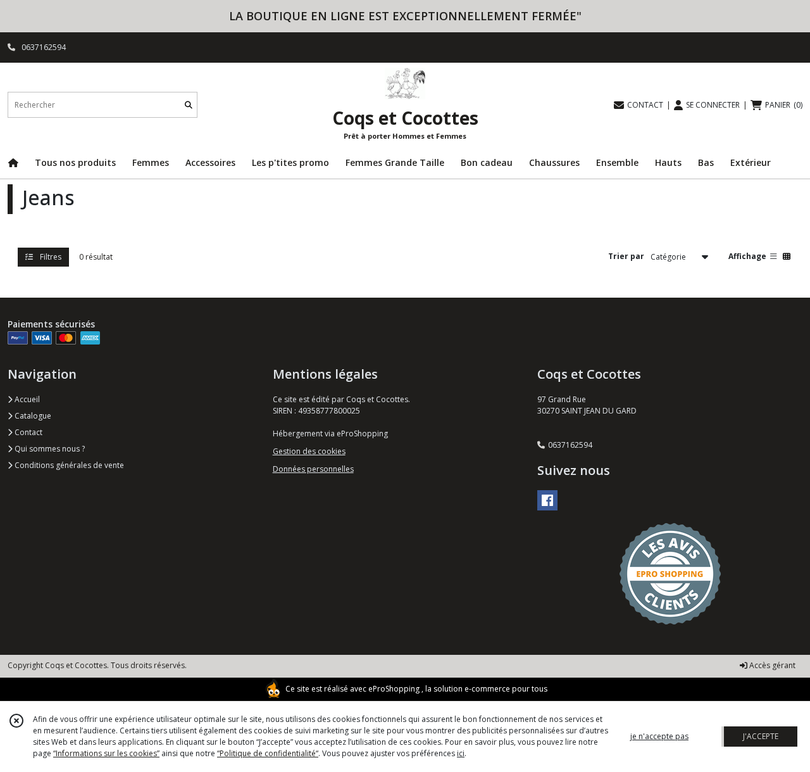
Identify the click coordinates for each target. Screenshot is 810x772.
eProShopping (394, 688)
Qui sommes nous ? (49, 448)
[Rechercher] (188, 104)
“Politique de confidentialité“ (267, 753)
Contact (27, 432)
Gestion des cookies (309, 451)
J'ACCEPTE (760, 736)
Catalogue (32, 415)
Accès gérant (771, 665)
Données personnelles (313, 469)
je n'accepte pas (659, 736)
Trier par (626, 256)
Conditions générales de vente (68, 465)
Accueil (26, 399)
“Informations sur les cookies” (106, 753)
